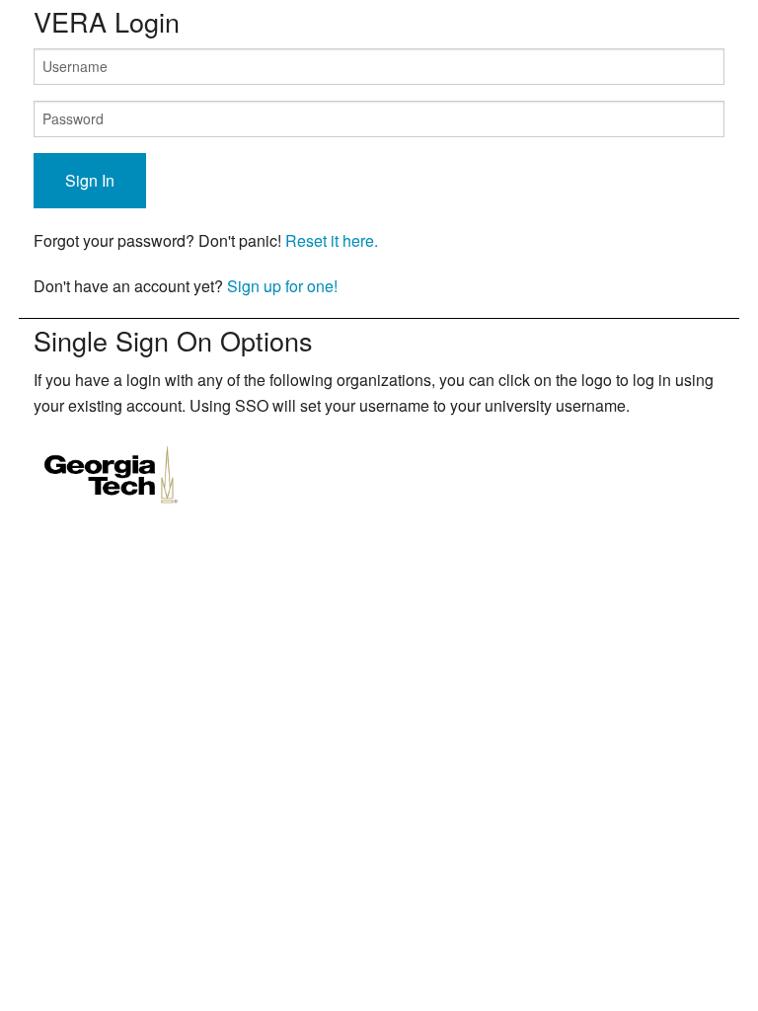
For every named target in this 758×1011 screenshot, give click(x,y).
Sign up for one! (282, 285)
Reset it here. (331, 240)
